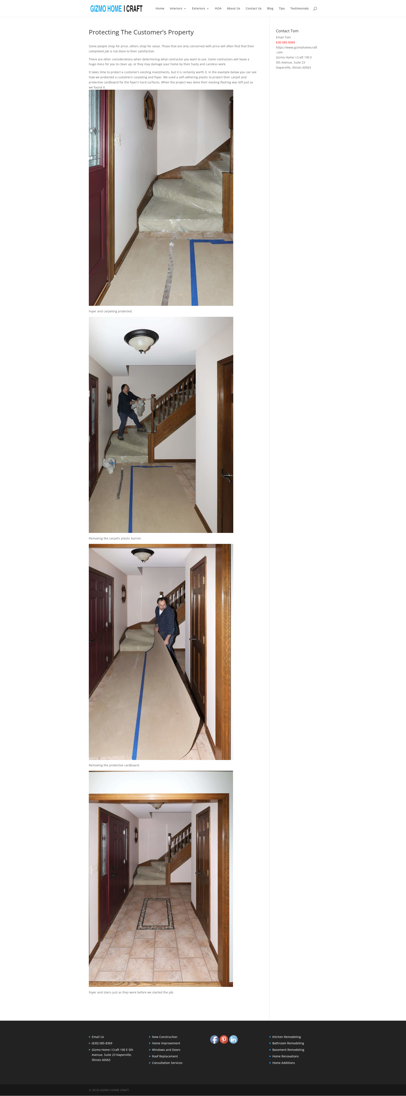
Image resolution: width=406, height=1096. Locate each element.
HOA (218, 8)
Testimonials (299, 8)
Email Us (98, 1037)
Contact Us (254, 8)
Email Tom (283, 37)
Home (160, 8)
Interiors (176, 8)
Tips (282, 8)
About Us (233, 8)
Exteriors (198, 8)
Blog (270, 8)
